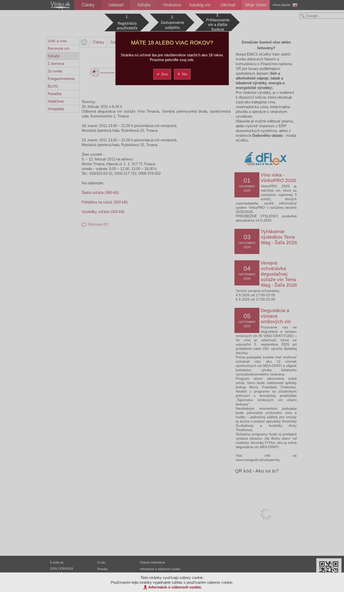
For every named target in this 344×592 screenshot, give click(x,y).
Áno (164, 74)
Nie (184, 74)
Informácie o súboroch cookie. (175, 587)
